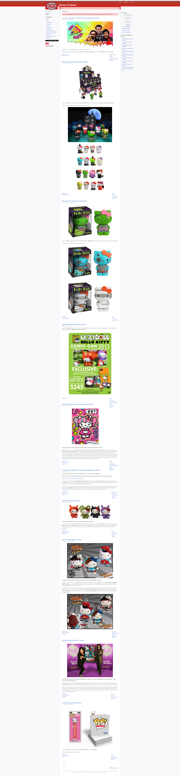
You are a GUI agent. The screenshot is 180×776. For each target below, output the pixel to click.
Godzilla (110, 56)
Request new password (126, 32)
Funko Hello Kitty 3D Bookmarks (71, 703)
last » (64, 766)
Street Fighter (114, 635)
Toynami (113, 637)
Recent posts (49, 29)
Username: (127, 19)
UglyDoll (111, 407)
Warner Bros (114, 497)
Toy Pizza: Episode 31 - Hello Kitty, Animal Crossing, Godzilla (80, 18)
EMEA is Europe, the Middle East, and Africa (74, 478)
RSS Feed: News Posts (51, 32)
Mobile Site (126, 2)
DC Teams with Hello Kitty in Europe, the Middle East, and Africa (81, 470)
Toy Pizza (111, 60)
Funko (113, 193)
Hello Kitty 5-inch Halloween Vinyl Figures (74, 201)
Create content (49, 27)
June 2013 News (115, 494)
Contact (48, 26)
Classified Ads (49, 22)
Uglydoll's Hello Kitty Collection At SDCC (74, 324)
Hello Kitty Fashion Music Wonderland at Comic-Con (78, 404)
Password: (128, 22)
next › (64, 764)
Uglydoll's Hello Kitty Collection (71, 501)
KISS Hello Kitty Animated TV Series (73, 640)
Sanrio (110, 404)
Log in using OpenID (126, 26)
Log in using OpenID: (128, 14)
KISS (112, 695)
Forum (120, 2)
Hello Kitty (111, 57)
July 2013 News (115, 196)
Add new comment (65, 55)
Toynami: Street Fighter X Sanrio (71, 540)
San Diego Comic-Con (113, 402)
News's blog (64, 54)
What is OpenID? (128, 17)
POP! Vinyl (113, 759)
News (132, 2)
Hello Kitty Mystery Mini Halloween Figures (75, 62)
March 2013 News (114, 697)
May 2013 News (115, 633)
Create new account (126, 30)
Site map (48, 34)
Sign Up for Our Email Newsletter (51, 37)
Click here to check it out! (66, 51)
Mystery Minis (114, 198)
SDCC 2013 (111, 405)
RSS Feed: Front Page (51, 31)
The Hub (112, 698)
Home (63, 8)
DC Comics (114, 492)
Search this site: (48, 11)
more (122, 70)
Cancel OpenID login (126, 28)
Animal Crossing (112, 54)
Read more (64, 463)
